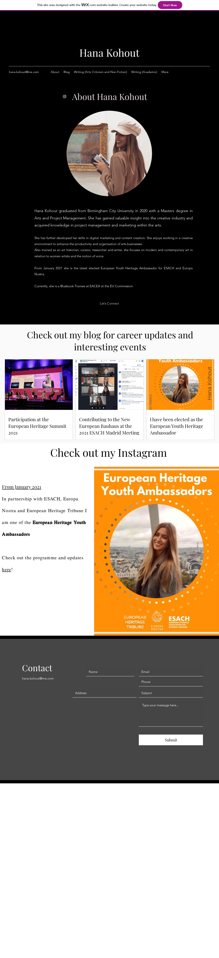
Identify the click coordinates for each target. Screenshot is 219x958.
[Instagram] (64, 96)
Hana (92, 52)
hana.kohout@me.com (24, 72)
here (6, 569)
